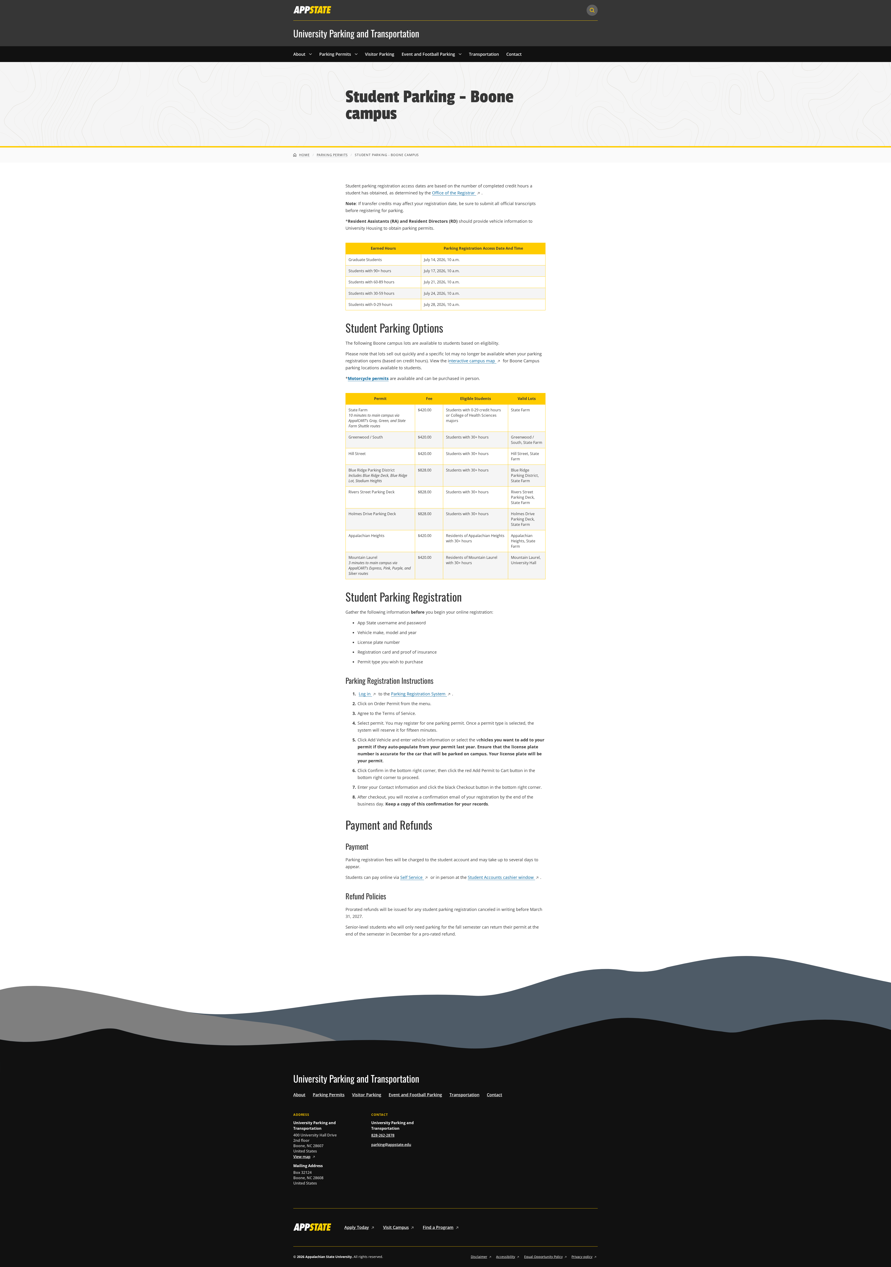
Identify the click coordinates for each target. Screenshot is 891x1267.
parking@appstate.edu (391, 1144)
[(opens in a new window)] (312, 9)
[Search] (592, 10)
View (301, 1156)
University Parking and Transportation (356, 33)
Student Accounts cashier (501, 877)
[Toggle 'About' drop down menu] (310, 54)
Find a (438, 1227)
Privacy (581, 1256)
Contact (514, 54)
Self (411, 877)
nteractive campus (472, 360)
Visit (396, 1227)
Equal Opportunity (543, 1256)
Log (365, 694)
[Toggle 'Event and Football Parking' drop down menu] (460, 54)
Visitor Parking (379, 54)
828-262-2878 (382, 1135)
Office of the (453, 193)
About (299, 54)
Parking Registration (418, 694)
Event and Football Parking (428, 54)
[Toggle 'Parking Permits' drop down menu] (356, 54)
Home (304, 155)
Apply (356, 1227)
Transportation (484, 54)
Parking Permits (335, 54)
